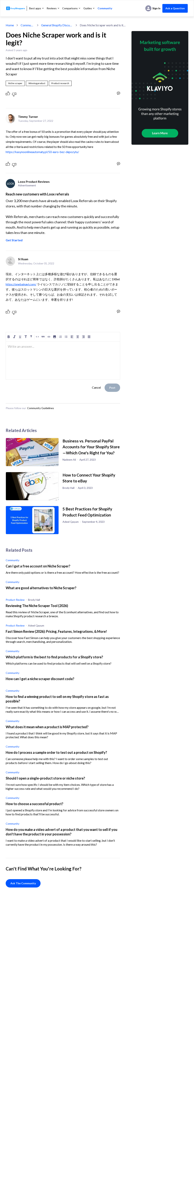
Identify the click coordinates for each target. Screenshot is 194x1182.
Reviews (52, 8)
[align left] (72, 337)
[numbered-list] (60, 337)
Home (10, 25)
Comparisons (70, 8)
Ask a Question (175, 8)
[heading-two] (31, 337)
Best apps (35, 8)
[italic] (14, 337)
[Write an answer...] (118, 93)
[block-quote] (43, 337)
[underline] (20, 337)
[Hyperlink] (49, 337)
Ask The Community (23, 883)
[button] (54, 337)
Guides (87, 8)
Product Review (15, 599)
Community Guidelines (40, 408)
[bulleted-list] (66, 337)
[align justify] (89, 337)
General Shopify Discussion (57, 25)
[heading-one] (26, 337)
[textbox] (63, 348)
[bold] (9, 337)
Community (105, 8)
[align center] (78, 337)
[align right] (83, 337)
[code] (37, 337)
